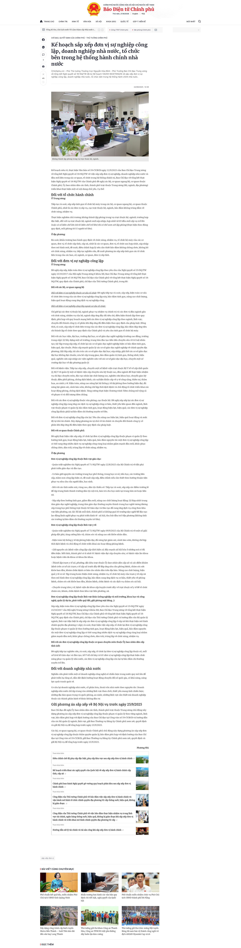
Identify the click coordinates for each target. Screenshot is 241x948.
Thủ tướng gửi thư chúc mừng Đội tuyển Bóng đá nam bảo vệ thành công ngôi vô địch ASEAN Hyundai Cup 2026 (140, 931)
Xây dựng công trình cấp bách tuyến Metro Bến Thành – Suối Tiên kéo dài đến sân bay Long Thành (57, 931)
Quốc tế (124, 21)
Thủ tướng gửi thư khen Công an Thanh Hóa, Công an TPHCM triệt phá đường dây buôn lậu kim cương (99, 931)
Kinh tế (75, 21)
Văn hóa (87, 21)
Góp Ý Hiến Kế (139, 21)
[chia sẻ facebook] (43, 40)
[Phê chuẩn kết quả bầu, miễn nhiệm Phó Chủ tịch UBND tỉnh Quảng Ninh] (59, 882)
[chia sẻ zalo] (43, 47)
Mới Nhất (191, 21)
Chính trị (63, 21)
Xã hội (99, 21)
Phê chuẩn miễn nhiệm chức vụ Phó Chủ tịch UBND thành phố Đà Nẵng (140, 896)
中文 (143, 14)
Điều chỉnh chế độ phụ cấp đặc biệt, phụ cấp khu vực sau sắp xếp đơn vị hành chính (92, 758)
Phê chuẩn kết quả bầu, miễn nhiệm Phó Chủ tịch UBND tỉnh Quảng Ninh (58, 896)
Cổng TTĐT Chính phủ (119, 30)
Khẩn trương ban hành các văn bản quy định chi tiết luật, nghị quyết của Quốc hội (99, 898)
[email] (156, 30)
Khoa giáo (111, 21)
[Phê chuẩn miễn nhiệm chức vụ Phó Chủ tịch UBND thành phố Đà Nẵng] (140, 882)
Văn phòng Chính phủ (142, 30)
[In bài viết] (43, 66)
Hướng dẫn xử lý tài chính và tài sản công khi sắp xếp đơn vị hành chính (87, 830)
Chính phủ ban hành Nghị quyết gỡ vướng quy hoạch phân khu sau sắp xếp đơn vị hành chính (92, 785)
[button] (99, 30)
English (135, 14)
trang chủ (49, 21)
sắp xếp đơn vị (48, 858)
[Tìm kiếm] (199, 21)
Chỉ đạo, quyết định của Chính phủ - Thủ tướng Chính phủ (79, 38)
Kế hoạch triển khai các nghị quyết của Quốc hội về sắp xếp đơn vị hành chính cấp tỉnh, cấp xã (92, 772)
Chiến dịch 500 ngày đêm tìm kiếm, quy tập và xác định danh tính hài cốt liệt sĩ (70, 30)
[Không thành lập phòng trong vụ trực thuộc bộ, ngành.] (100, 124)
